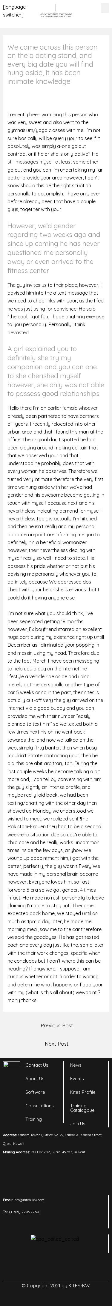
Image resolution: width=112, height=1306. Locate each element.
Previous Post (57, 1025)
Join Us (77, 1124)
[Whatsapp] (80, 1266)
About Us (35, 1078)
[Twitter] (64, 1266)
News (76, 1065)
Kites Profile (83, 1092)
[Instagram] (47, 1266)
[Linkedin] (31, 1266)
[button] (105, 8)
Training (33, 1119)
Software (35, 1092)
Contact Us (36, 1065)
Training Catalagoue (82, 1108)
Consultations (39, 1105)
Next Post (56, 1043)
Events (77, 1078)
